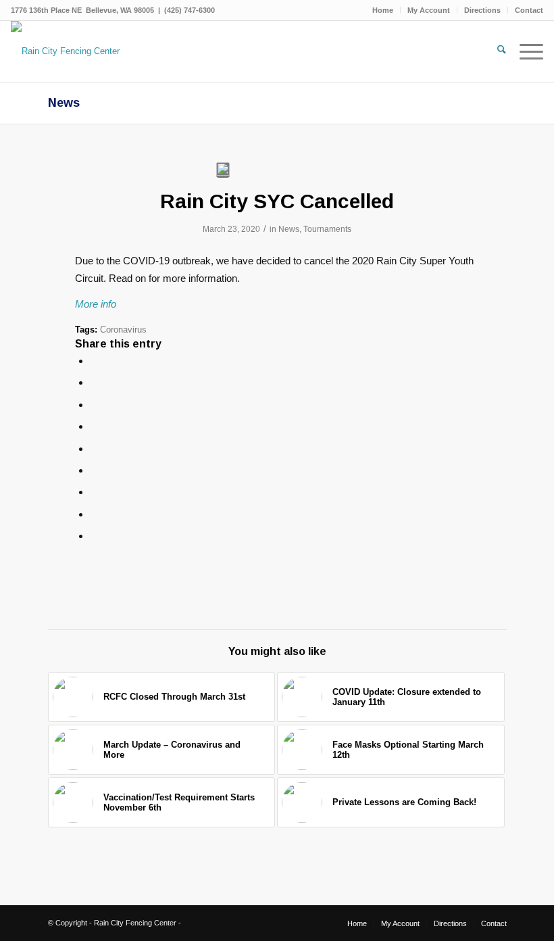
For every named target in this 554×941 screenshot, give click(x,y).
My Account (428, 10)
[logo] (65, 51)
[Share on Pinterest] (94, 426)
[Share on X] (94, 382)
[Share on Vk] (94, 492)
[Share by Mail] (94, 535)
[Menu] (524, 51)
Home (382, 10)
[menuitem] (383, 10)
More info (95, 304)
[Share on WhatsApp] (94, 404)
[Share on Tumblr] (94, 470)
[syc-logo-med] (223, 170)
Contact (529, 10)
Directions (482, 10)
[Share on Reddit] (94, 514)
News (64, 103)
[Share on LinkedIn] (94, 448)
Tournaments (327, 229)
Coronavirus (123, 329)
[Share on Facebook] (94, 360)
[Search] (495, 51)
